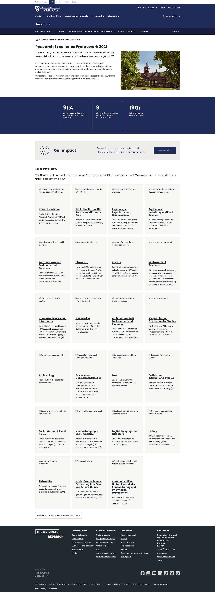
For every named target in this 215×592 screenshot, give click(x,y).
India (66, 2)
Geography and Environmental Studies (162, 320)
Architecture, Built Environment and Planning (123, 321)
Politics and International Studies (161, 377)
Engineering (83, 318)
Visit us (160, 560)
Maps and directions (166, 556)
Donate (151, 8)
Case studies (165, 150)
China (58, 2)
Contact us (162, 553)
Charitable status (160, 584)
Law (114, 375)
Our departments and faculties (134, 553)
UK (52, 2)
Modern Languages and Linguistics (87, 433)
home (36, 39)
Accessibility (40, 584)
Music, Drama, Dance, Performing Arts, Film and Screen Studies (89, 484)
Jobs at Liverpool (128, 535)
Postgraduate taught (105, 538)
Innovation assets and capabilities (133, 31)
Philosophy (45, 481)
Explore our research (44, 31)
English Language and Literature (125, 433)
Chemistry (82, 262)
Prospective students (81, 542)
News (139, 8)
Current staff (78, 538)
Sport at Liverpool (128, 542)
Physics (116, 262)
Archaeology (46, 375)
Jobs (144, 8)
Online (74, 2)
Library (124, 538)
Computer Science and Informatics (52, 320)
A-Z (157, 8)
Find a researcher (128, 546)
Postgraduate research (106, 542)
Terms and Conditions (141, 584)
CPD (98, 549)
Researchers (77, 549)
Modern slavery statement (118, 584)
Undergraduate (103, 535)
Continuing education (105, 553)
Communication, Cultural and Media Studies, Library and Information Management (124, 487)
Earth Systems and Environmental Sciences (50, 265)
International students (106, 556)
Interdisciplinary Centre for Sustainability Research (91, 31)
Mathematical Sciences (157, 264)
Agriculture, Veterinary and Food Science (161, 212)
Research (42, 24)
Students (176, 8)
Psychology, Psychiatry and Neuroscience (121, 212)
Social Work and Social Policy (52, 433)
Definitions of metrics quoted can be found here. (58, 515)
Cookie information (79, 584)
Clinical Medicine (49, 209)
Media (74, 553)
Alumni (162, 8)
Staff (169, 8)
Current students (79, 535)
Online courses (102, 546)
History (153, 431)
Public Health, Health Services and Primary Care (88, 212)
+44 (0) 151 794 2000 (166, 549)
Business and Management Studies (88, 377)
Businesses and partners (83, 546)
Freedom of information (58, 584)
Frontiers (62, 31)
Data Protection (97, 584)
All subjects (126, 556)
